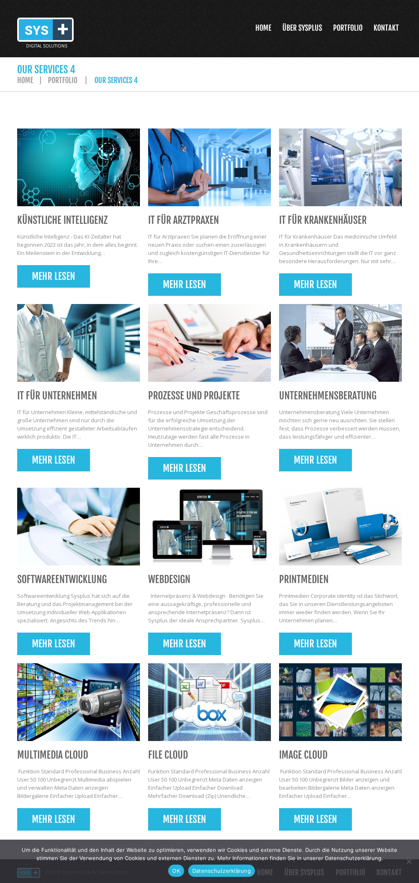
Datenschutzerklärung (221, 870)
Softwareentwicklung (62, 579)
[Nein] (409, 861)
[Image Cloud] (340, 702)
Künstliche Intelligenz (62, 220)
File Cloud (168, 755)
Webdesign (169, 579)
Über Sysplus (302, 27)
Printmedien (304, 579)
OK (176, 870)
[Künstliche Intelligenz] (78, 167)
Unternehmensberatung (327, 396)
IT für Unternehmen (57, 396)
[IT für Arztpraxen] (209, 167)
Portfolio (348, 27)
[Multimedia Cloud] (78, 702)
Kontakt (386, 27)
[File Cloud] (209, 702)
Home (263, 27)
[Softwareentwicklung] (78, 526)
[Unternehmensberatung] (340, 343)
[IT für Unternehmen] (78, 343)
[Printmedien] (340, 526)
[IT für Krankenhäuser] (340, 167)
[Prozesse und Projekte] (209, 343)
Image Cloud (303, 755)
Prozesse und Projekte (194, 396)
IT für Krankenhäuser (323, 220)
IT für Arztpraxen (183, 220)
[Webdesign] (209, 526)
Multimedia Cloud (52, 755)
